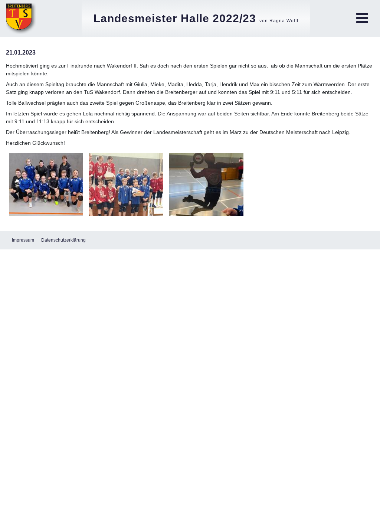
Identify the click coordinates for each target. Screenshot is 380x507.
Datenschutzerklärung (63, 240)
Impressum (23, 240)
